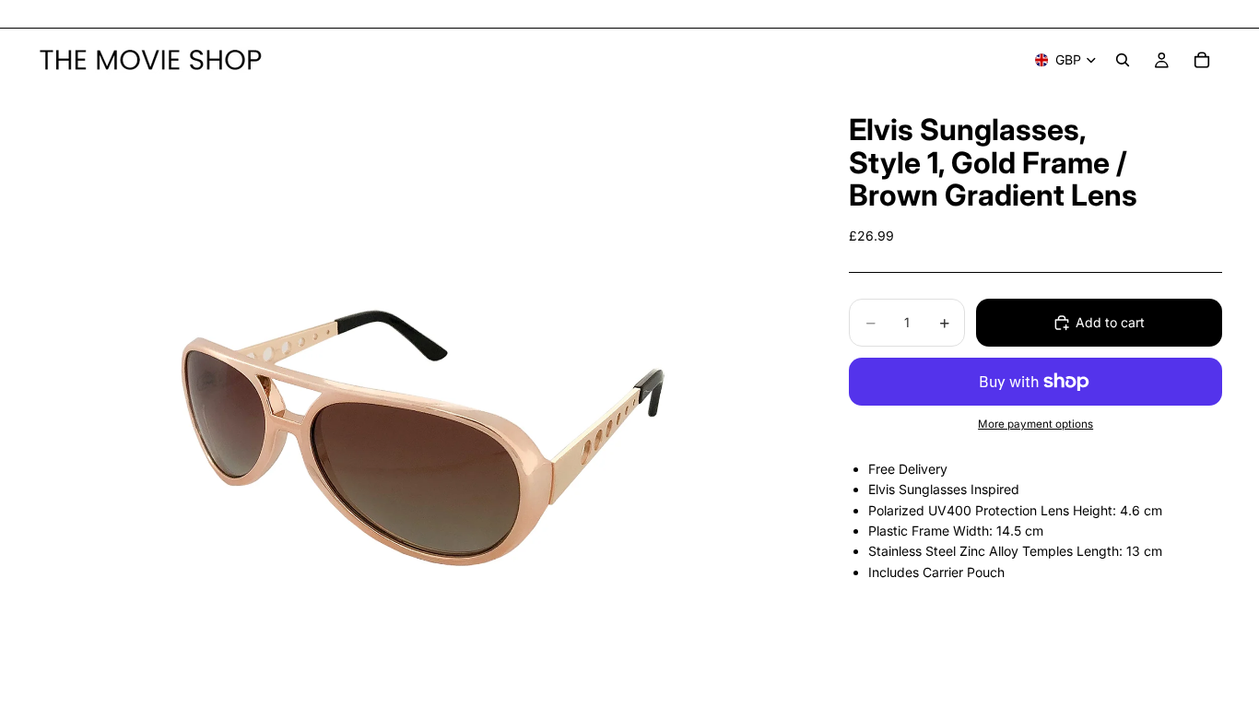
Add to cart (1110, 322)
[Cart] (1202, 60)
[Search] (1122, 60)
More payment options (1035, 424)
